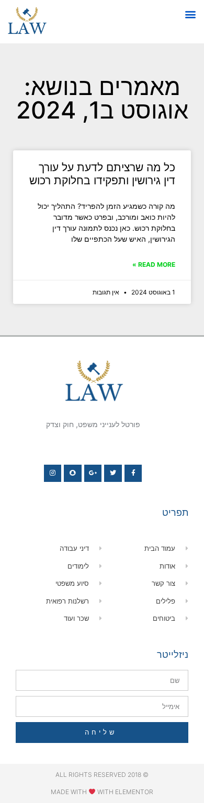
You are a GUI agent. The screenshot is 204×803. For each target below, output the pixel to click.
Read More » (153, 264)
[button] (190, 13)
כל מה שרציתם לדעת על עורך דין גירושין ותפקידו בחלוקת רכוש (102, 174)
